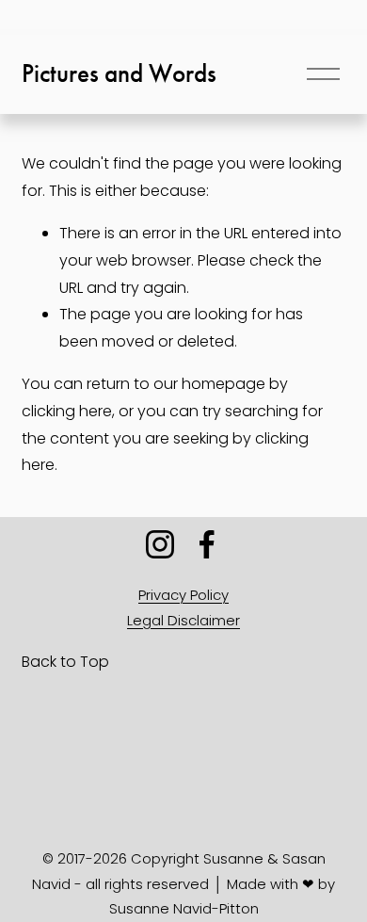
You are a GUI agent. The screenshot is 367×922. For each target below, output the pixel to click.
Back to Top (65, 661)
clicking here (67, 411)
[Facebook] (207, 544)
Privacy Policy (183, 595)
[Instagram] (160, 544)
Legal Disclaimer (183, 620)
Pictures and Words (119, 73)
